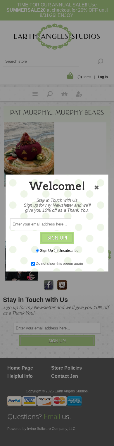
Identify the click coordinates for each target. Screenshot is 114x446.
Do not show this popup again (59, 264)
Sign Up (46, 251)
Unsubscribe (68, 251)
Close (97, 187)
